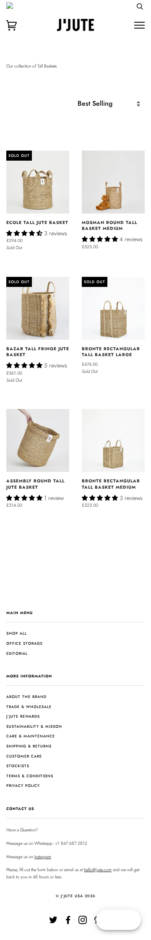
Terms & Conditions (29, 776)
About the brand (26, 696)
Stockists (17, 765)
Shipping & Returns (29, 746)
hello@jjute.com (98, 870)
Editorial (17, 653)
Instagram (42, 857)
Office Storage (24, 643)
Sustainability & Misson (34, 726)
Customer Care (24, 756)
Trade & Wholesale (29, 706)
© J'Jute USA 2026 (76, 895)
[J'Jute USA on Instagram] (82, 921)
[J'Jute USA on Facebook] (68, 921)
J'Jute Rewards (23, 716)
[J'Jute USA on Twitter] (53, 921)
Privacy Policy (23, 785)
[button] (25, 233)
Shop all (16, 633)
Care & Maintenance (30, 736)
